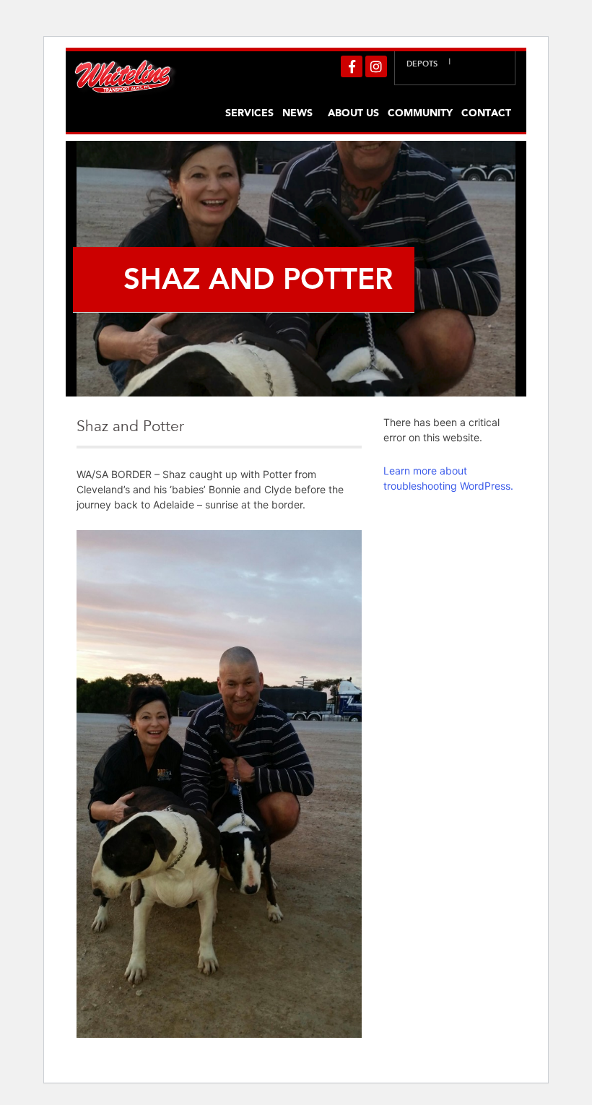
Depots (422, 64)
